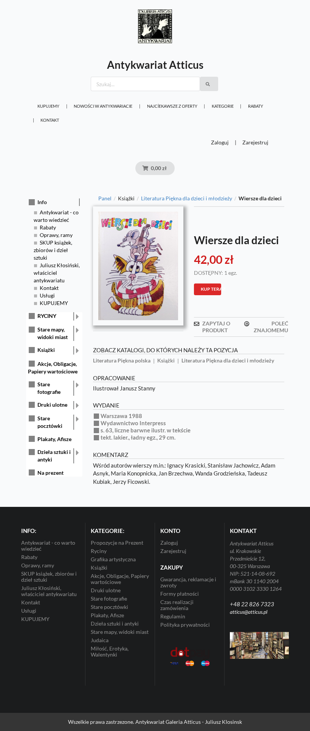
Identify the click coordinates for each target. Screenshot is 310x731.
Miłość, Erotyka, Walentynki (110, 651)
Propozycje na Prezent (117, 543)
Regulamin (172, 616)
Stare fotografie (48, 388)
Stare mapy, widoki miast (52, 333)
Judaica (99, 640)
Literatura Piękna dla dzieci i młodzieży (186, 198)
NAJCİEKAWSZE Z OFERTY (172, 106)
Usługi (47, 295)
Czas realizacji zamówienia (177, 605)
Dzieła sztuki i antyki (54, 456)
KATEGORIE (223, 106)
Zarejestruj (255, 142)
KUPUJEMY (48, 106)
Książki (46, 350)
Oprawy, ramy (56, 235)
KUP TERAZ (211, 289)
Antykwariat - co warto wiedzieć (48, 546)
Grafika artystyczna (113, 559)
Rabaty (255, 106)
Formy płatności (179, 593)
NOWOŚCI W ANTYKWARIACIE (103, 106)
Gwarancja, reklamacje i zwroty (188, 582)
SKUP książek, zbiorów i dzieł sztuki (53, 250)
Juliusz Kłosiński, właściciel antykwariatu (57, 272)
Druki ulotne (52, 404)
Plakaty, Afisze (54, 439)
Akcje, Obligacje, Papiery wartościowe (120, 579)
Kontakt (49, 120)
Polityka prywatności (185, 624)
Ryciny (99, 551)
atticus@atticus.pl (248, 612)
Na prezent (50, 472)
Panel (105, 198)
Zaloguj (220, 142)
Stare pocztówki (49, 422)
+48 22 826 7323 (252, 604)
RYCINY (46, 316)
